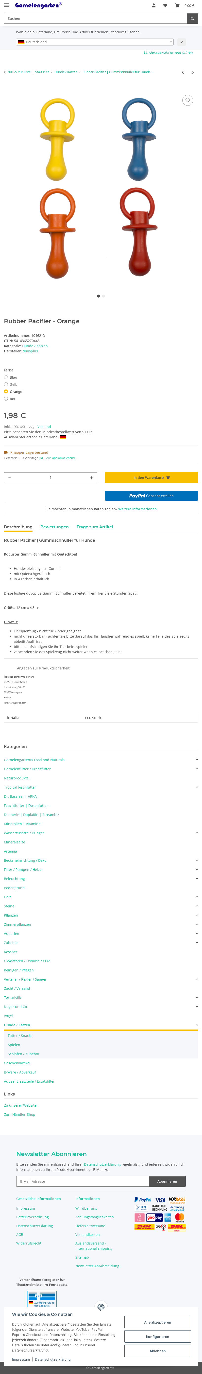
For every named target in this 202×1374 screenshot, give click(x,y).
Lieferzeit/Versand (90, 1226)
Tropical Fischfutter (20, 787)
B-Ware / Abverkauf (20, 1072)
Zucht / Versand (17, 988)
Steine (9, 906)
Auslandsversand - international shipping (93, 1246)
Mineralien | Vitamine (22, 823)
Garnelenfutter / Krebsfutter (27, 769)
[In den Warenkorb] (8, 88)
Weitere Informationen (137, 509)
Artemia (10, 851)
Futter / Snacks (20, 1035)
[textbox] (94, 42)
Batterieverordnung (32, 1217)
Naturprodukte (16, 778)
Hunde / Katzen (35, 346)
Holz (7, 897)
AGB (19, 1234)
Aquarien (11, 933)
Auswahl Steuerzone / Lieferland (31, 437)
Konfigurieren (157, 1336)
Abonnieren (167, 1181)
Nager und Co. (16, 1006)
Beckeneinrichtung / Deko (25, 860)
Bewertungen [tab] (54, 527)
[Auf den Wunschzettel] (187, 100)
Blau (13, 377)
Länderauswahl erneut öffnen (168, 52)
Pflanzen (11, 915)
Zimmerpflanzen (17, 924)
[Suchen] (192, 18)
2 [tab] (103, 296)
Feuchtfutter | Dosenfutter (26, 805)
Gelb (13, 384)
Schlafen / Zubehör (23, 1054)
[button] (153, 5)
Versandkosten (87, 1234)
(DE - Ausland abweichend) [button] (57, 458)
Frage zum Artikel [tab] (95, 527)
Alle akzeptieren (157, 1322)
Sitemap (82, 1257)
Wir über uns (86, 1208)
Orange (16, 391)
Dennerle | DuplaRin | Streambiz (31, 814)
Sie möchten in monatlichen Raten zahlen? (101, 509)
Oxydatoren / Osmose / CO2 (27, 961)
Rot (12, 398)
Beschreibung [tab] (18, 527)
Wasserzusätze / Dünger (24, 833)
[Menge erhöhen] (91, 477)
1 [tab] (98, 296)
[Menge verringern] (9, 477)
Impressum (21, 1359)
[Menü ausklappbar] (6, 3)
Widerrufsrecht (28, 1243)
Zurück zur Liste (19, 72)
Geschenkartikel (17, 1063)
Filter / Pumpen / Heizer (23, 869)
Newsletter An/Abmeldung (97, 1266)
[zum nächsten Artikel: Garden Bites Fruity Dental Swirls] (193, 72)
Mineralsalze (14, 842)
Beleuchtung (14, 878)
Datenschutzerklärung (53, 1359)
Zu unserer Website (20, 1105)
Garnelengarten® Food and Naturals (34, 759)
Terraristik (12, 997)
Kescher (10, 951)
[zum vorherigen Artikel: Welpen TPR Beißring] (183, 72)
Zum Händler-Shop (19, 1114)
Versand (44, 426)
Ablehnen (158, 1351)
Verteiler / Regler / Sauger (25, 979)
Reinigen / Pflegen (19, 970)
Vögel (8, 1015)
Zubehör (11, 942)
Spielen (14, 1044)
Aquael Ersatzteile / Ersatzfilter (29, 1081)
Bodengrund (14, 887)
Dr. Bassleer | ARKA (20, 796)
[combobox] (95, 42)
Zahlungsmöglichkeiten (94, 1217)
